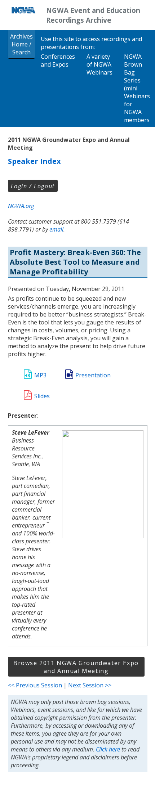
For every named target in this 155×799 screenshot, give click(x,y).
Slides (42, 396)
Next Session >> (89, 685)
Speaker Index (34, 161)
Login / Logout (33, 186)
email (56, 229)
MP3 (40, 375)
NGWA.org (21, 206)
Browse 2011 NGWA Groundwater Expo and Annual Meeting (76, 667)
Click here (108, 749)
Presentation (93, 375)
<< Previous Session (35, 685)
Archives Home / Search (21, 44)
